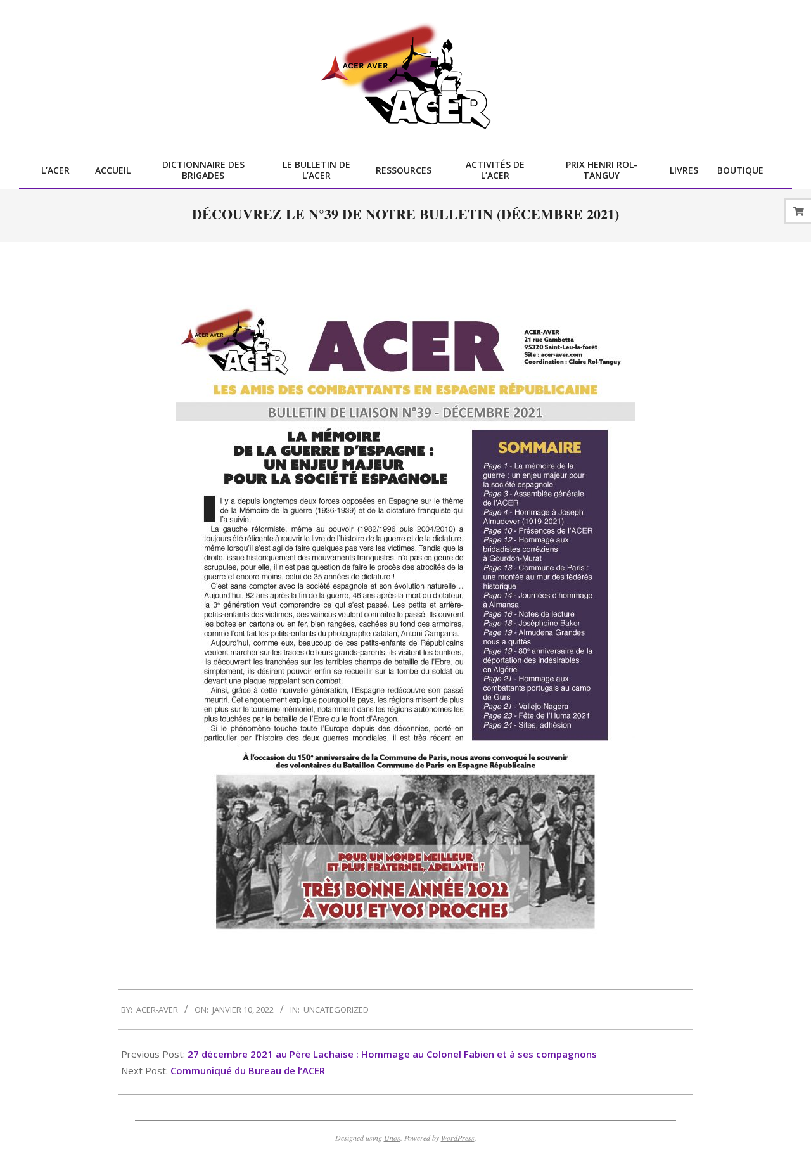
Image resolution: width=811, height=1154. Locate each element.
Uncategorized (336, 1009)
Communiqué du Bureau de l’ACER (247, 1070)
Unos (392, 1137)
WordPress (458, 1137)
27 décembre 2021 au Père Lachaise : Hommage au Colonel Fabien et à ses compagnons (392, 1054)
